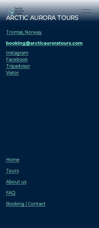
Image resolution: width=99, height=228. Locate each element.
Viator (12, 72)
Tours (12, 170)
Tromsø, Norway (24, 32)
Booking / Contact (26, 203)
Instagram (17, 52)
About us (16, 181)
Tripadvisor (18, 66)
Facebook (17, 59)
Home (13, 159)
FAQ (10, 192)
